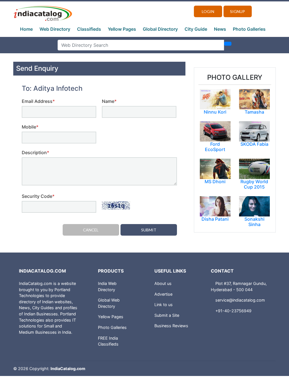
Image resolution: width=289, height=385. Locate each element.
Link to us (163, 304)
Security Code (38, 196)
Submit (148, 229)
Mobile (30, 127)
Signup (237, 11)
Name (109, 101)
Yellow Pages (122, 29)
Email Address (38, 101)
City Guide (196, 29)
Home (26, 29)
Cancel (90, 229)
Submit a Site (166, 315)
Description (35, 152)
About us (163, 283)
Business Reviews (171, 325)
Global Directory (160, 29)
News (220, 29)
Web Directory (55, 29)
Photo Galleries (249, 29)
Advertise (163, 294)
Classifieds (89, 29)
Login (208, 11)
